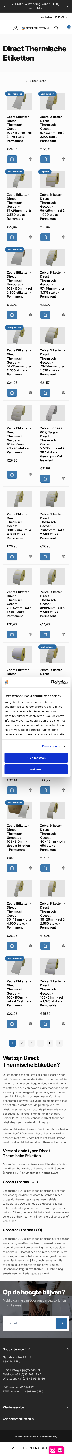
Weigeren (36, 769)
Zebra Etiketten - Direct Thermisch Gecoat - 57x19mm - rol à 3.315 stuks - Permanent (52, 284)
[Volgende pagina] (59, 1043)
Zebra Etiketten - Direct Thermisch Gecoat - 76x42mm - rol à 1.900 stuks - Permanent (19, 604)
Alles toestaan (36, 758)
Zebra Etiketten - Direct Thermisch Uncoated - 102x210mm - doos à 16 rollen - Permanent (19, 837)
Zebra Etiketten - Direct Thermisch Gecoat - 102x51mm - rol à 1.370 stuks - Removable (52, 993)
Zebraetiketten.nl (30, 1436)
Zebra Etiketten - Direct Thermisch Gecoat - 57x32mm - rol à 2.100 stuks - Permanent (52, 129)
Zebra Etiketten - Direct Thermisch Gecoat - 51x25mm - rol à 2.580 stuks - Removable (19, 207)
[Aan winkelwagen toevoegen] (12, 159)
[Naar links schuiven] (5, 6)
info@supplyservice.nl (26, 1370)
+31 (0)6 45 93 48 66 (31, 1378)
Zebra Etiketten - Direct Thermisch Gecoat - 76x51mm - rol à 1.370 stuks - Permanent (52, 362)
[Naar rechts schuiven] (67, 6)
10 (50, 1043)
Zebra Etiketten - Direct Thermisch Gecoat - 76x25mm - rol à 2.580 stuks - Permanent (52, 526)
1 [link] (12, 1043)
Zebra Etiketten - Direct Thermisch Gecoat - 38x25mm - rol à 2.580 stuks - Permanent (52, 915)
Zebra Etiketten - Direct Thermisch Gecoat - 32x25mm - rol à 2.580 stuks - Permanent (52, 604)
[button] (5, 28)
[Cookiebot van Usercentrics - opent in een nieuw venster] (51, 682)
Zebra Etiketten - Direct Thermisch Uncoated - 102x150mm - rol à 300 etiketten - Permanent (19, 284)
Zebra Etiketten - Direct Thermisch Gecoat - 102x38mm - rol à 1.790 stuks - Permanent (19, 440)
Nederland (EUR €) (52, 17)
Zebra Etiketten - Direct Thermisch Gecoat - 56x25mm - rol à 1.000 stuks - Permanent (52, 207)
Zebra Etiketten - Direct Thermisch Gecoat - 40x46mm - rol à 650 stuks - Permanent (52, 837)
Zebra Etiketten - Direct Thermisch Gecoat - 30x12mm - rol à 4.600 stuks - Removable (19, 526)
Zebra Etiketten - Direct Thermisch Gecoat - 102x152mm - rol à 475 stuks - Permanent (19, 129)
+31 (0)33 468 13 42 (28, 1374)
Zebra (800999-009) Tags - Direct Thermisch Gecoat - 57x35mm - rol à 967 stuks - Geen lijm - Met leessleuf (52, 444)
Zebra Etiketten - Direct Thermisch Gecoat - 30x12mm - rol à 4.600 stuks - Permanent (19, 915)
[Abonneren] (61, 1323)
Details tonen (51, 746)
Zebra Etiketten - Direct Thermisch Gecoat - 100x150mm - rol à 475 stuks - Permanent (19, 993)
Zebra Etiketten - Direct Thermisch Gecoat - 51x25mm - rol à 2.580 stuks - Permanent (19, 362)
